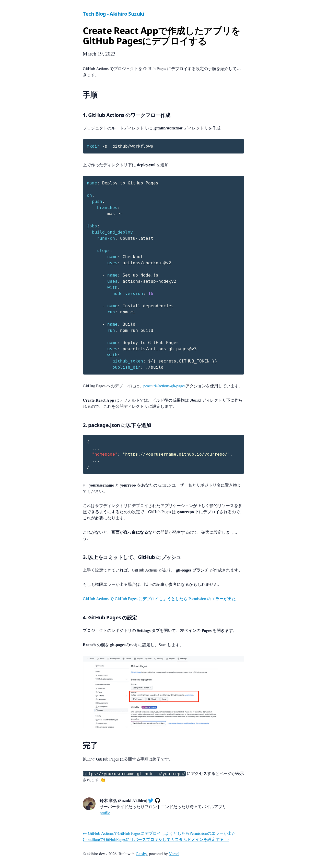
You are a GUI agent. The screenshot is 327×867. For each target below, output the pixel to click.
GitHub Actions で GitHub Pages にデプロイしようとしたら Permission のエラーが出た (159, 598)
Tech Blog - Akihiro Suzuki (113, 13)
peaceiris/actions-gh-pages (164, 385)
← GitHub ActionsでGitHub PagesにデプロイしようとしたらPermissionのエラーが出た (159, 833)
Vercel (174, 853)
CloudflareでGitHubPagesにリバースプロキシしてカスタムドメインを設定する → (156, 839)
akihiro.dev (96, 853)
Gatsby (141, 853)
